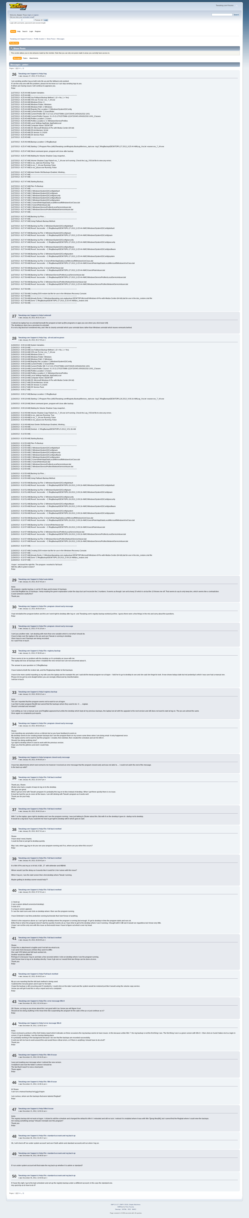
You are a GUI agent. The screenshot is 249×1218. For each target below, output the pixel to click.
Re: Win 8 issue (50, 1055)
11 (23, 68)
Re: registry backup (52, 651)
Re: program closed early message (58, 606)
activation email (28, 17)
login (29, 15)
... (21, 68)
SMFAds (120, 1207)
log (45, 74)
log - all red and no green (54, 338)
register (35, 15)
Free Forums (130, 1207)
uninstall (47, 315)
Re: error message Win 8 (54, 1001)
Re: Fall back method (52, 777)
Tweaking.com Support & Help (30, 74)
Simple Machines (134, 1204)
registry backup (50, 692)
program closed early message (57, 757)
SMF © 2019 (124, 1204)
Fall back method (51, 974)
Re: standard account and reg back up (59, 1136)
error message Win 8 (52, 1023)
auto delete (48, 579)
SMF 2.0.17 (115, 1204)
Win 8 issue (48, 1109)
